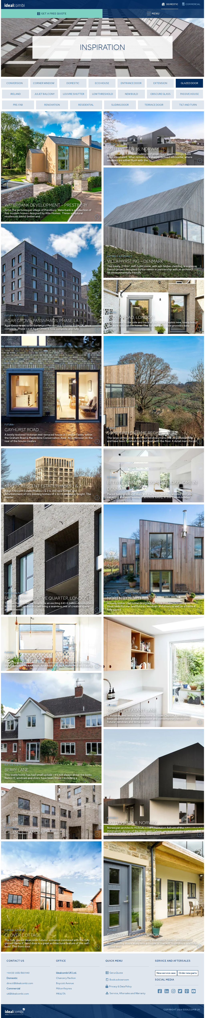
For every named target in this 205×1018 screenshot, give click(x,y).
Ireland (15, 93)
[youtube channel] (194, 992)
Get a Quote (116, 972)
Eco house (102, 83)
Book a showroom (119, 979)
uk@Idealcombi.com (18, 993)
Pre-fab (18, 104)
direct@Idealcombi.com (20, 983)
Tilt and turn (188, 104)
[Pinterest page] (187, 992)
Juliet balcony (44, 93)
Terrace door (154, 104)
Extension (160, 83)
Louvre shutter (73, 93)
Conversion (14, 83)
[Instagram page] (173, 992)
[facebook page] (160, 992)
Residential (86, 104)
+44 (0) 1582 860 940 (18, 972)
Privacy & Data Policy (120, 986)
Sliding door (120, 104)
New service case (166, 972)
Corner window (43, 83)
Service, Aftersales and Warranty (128, 993)
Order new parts (188, 972)
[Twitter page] (180, 992)
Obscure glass (160, 93)
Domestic (72, 83)
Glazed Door (189, 83)
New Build (131, 93)
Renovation (52, 104)
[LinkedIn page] (167, 992)
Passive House (189, 93)
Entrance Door (131, 83)
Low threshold (102, 93)
